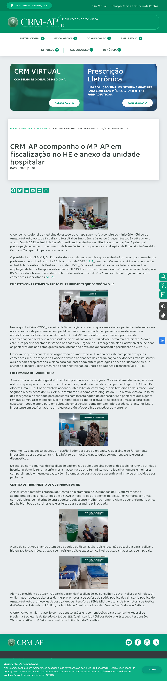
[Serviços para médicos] (163, 286)
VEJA (89, 261)
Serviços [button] (47, 50)
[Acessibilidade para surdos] (163, 315)
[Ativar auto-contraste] (163, 306)
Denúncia (110, 50)
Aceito (152, 670)
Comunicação (96, 38)
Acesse (64, 103)
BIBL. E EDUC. (129, 38)
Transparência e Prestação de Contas (134, 6)
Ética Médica (63, 38)
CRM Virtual (99, 6)
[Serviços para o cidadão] (163, 277)
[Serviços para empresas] (163, 294)
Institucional (30, 38)
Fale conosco (78, 50)
